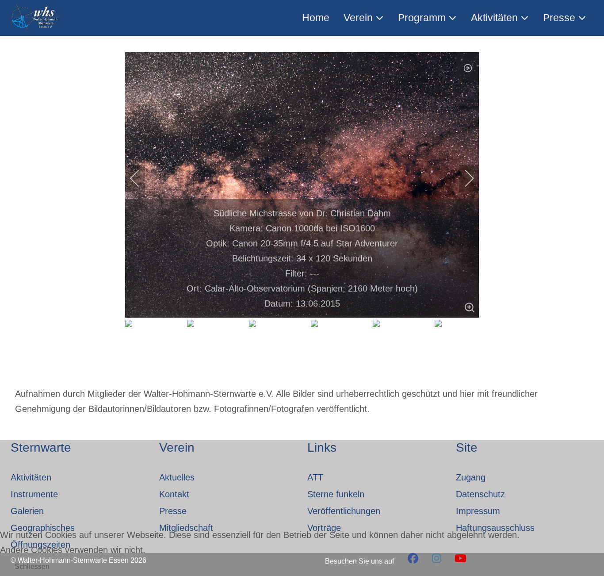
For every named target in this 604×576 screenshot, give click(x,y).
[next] (463, 178)
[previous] (140, 178)
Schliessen (32, 566)
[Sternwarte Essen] (35, 18)
